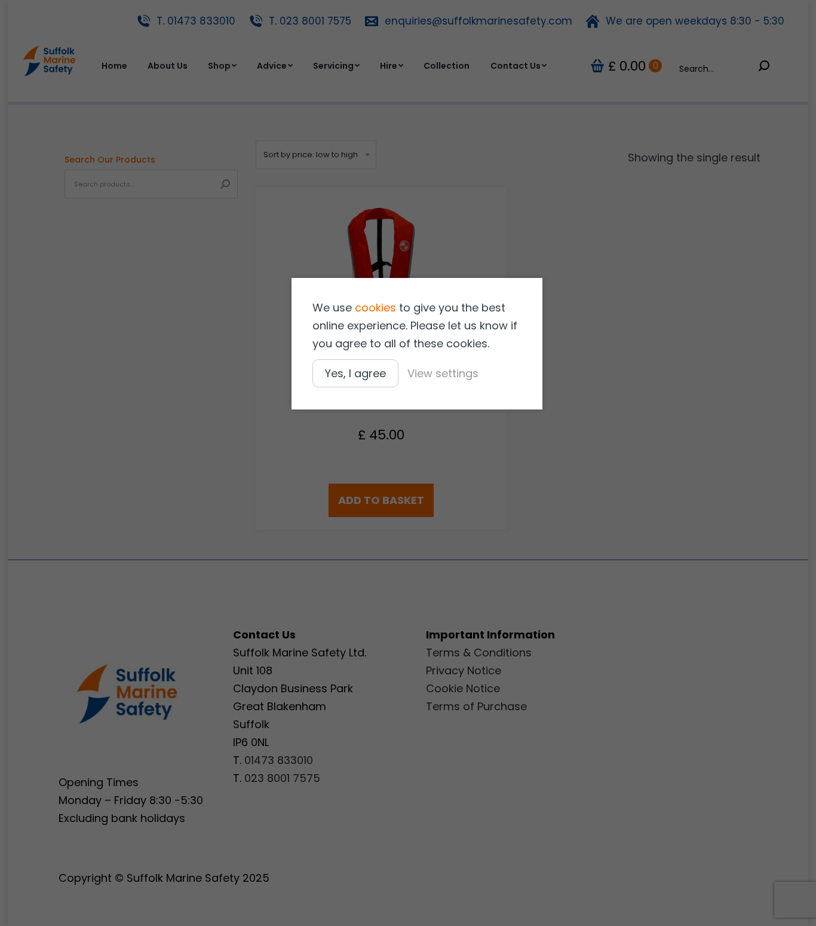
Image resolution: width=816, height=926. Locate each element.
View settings (442, 373)
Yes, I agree (355, 373)
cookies (375, 307)
